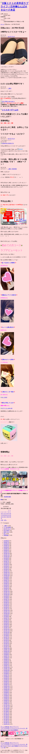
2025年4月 (6, 566)
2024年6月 (6, 581)
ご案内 (9, 88)
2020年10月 (7, 651)
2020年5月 (6, 659)
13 (5, 513)
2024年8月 (6, 578)
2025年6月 (6, 563)
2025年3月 (6, 567)
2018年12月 (7, 686)
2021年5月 (6, 640)
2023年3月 (6, 605)
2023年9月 (6, 596)
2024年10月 (7, 575)
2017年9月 (6, 709)
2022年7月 (6, 618)
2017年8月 (6, 711)
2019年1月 (6, 684)
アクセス (4, 730)
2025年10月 (7, 556)
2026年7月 (6, 542)
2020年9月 (6, 653)
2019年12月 (7, 667)
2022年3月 (6, 624)
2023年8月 (6, 597)
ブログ (9, 730)
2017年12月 (7, 705)
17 (1, 515)
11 (2, 513)
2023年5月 (6, 602)
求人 (5, 533)
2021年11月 (7, 630)
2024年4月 (6, 585)
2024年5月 (6, 583)
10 (1, 513)
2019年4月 (6, 679)
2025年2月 (6, 569)
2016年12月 (7, 724)
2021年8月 (6, 635)
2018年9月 (6, 690)
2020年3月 (6, 662)
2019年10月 (7, 670)
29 (8, 517)
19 (4, 515)
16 (10, 513)
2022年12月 (7, 610)
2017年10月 (7, 708)
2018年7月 (6, 694)
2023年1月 (6, 608)
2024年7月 (6, 580)
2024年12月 (7, 572)
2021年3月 (6, 643)
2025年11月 (7, 555)
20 (5, 515)
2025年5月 (6, 564)
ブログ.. (9, 746)
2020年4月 (6, 660)
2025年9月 (6, 558)
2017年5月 (6, 716)
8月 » (5, 520)
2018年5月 (6, 697)
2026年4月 (6, 547)
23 (10, 515)
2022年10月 (7, 613)
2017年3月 (6, 719)
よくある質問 (7, 527)
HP (1, 499)
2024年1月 (6, 589)
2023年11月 (7, 593)
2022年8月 (6, 616)
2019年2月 (6, 683)
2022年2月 (6, 626)
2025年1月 (6, 570)
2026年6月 (6, 544)
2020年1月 (6, 665)
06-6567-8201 (7, 496)
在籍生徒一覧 (8, 726)
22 (8, 515)
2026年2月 (6, 550)
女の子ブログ (11, 36)
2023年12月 (7, 591)
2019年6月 (6, 676)
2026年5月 (6, 545)
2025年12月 (7, 553)
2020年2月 (6, 664)
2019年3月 (6, 681)
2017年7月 (6, 713)
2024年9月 (6, 577)
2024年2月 (6, 588)
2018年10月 (7, 689)
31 (1, 518)
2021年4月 (6, 642)
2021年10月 (7, 632)
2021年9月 (6, 634)
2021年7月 (6, 637)
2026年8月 (6, 540)
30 (10, 517)
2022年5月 (6, 621)
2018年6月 (6, 695)
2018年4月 (6, 698)
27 (5, 517)
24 (1, 517)
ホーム (2, 24)
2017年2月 (6, 721)
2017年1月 (6, 722)
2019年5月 (6, 678)
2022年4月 (6, 623)
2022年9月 (6, 615)
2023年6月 (6, 600)
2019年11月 (7, 668)
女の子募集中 (14, 730)
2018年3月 (6, 700)
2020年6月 (6, 657)
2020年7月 (6, 656)
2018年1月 (6, 703)
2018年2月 (6, 702)
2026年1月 (6, 551)
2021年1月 (6, 646)
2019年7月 (6, 675)
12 (4, 513)
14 (7, 513)
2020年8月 (6, 654)
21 (7, 515)
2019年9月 (6, 672)
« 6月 (2, 520)
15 (8, 513)
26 (4, 517)
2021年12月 (7, 629)
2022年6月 (6, 619)
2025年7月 (6, 561)
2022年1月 (6, 627)
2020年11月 (7, 649)
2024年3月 (6, 586)
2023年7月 (6, 599)
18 (2, 515)
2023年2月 (6, 607)
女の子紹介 (7, 530)
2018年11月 (7, 687)
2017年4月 (6, 717)
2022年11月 (7, 612)
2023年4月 (6, 604)
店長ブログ (7, 532)
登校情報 (14, 169)
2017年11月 (7, 706)
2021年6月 (6, 638)
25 (2, 517)
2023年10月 (7, 594)
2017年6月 (6, 714)
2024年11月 (7, 574)
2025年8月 (6, 559)
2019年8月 (6, 673)
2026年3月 (6, 548)
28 (7, 517)
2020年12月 (7, 648)
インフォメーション (14, 728)
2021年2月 (6, 645)
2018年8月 (6, 692)
